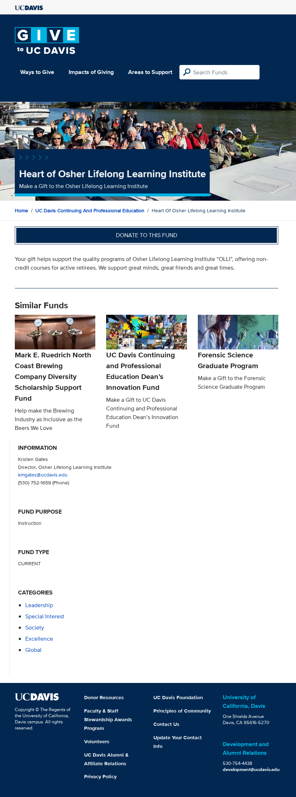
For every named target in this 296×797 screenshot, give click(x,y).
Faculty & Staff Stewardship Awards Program (108, 719)
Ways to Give (37, 72)
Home (21, 210)
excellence (39, 639)
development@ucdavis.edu (251, 769)
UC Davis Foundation (178, 697)
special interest (44, 616)
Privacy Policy (100, 776)
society (34, 627)
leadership (39, 605)
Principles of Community (182, 710)
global (33, 650)
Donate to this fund (146, 235)
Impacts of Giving (91, 72)
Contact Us (166, 724)
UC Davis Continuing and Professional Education (89, 210)
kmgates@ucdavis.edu (43, 474)
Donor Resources (104, 697)
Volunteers (96, 741)
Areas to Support (150, 72)
